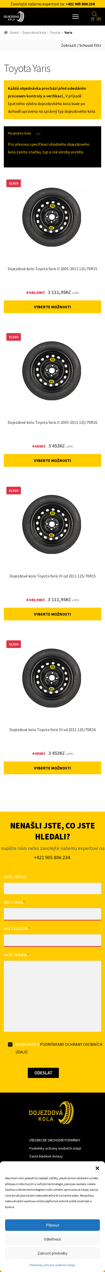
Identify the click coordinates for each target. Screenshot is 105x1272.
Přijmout (52, 1225)
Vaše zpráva (16, 954)
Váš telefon (17, 928)
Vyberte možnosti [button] (52, 306)
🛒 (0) (95, 18)
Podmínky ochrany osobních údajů (52, 1265)
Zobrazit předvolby (52, 1253)
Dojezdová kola (34, 32)
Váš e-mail (14, 902)
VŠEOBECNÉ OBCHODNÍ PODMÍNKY (54, 1140)
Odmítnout (52, 1239)
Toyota (55, 32)
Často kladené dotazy (46, 1156)
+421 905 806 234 (80, 3)
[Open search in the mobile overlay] (94, 13)
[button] (97, 1167)
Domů (14, 32)
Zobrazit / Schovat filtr (81, 45)
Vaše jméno (15, 876)
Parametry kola (19, 133)
